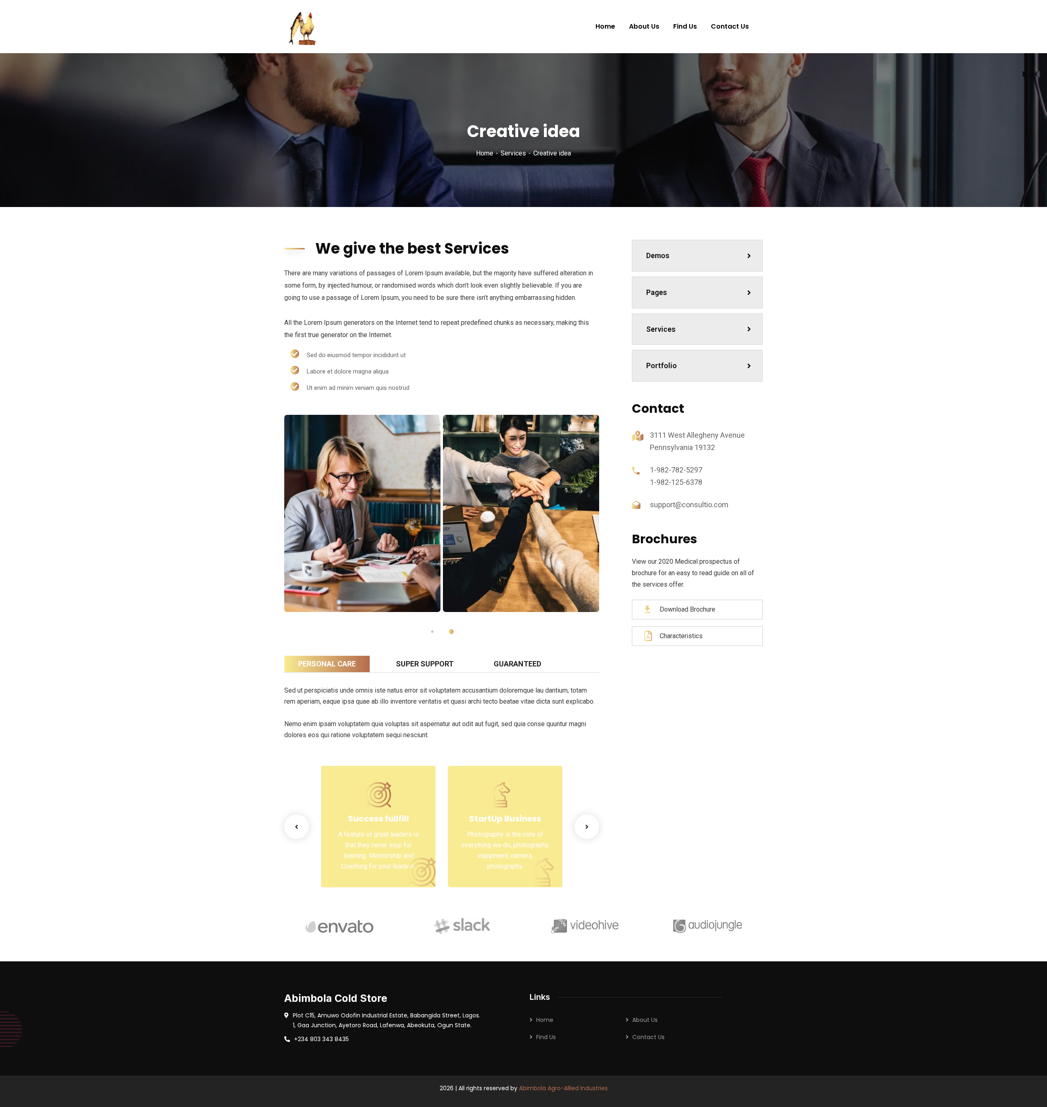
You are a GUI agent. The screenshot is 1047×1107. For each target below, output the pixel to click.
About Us (645, 1020)
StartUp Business (505, 818)
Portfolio (661, 365)
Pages (656, 292)
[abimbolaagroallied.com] (303, 26)
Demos (658, 255)
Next (587, 826)
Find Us (546, 1037)
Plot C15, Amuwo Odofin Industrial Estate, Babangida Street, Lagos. (386, 1015)
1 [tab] (432, 631)
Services (513, 153)
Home (484, 153)
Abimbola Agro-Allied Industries (563, 1088)
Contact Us (648, 1037)
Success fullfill (378, 818)
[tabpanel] (362, 513)
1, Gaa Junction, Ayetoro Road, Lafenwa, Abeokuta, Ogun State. (382, 1025)
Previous (296, 826)
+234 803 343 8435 (321, 1039)
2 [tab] (451, 631)
